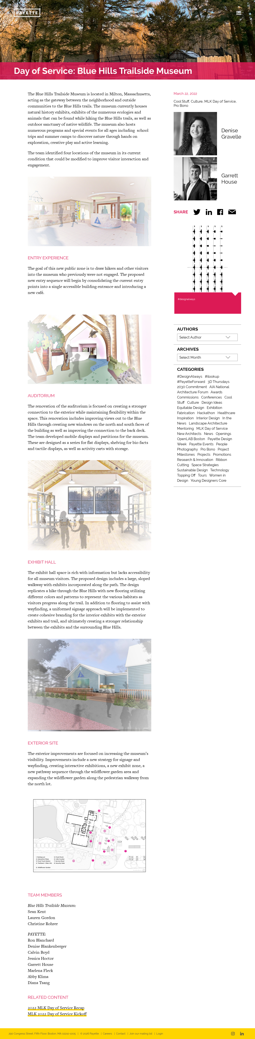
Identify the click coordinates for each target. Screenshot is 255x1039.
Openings (223, 434)
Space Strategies (205, 465)
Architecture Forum (192, 392)
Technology (219, 470)
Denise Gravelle (231, 133)
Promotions (222, 454)
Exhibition (214, 408)
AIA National (219, 387)
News (208, 434)
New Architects (189, 434)
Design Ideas (212, 402)
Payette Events (201, 444)
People (221, 444)
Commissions (188, 397)
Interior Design (208, 418)
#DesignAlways (189, 376)
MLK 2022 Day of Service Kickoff (57, 1014)
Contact (120, 1033)
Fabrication (186, 413)
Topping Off (186, 475)
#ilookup (212, 376)
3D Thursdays (219, 382)
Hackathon (206, 413)
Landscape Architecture (208, 423)
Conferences (211, 397)
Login (159, 1033)
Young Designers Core (208, 480)
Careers (107, 1033)
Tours (202, 475)
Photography (187, 449)
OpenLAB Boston (191, 439)
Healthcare (226, 413)
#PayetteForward (191, 382)
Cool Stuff (181, 101)
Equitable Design (190, 408)
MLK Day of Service (220, 101)
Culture (197, 101)
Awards (216, 392)
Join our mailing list (140, 1033)
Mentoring (185, 428)
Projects (203, 454)
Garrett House (229, 178)
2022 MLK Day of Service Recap (56, 1008)
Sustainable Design (192, 470)
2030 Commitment (192, 387)
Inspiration (185, 418)
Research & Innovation (195, 460)
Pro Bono (181, 105)
